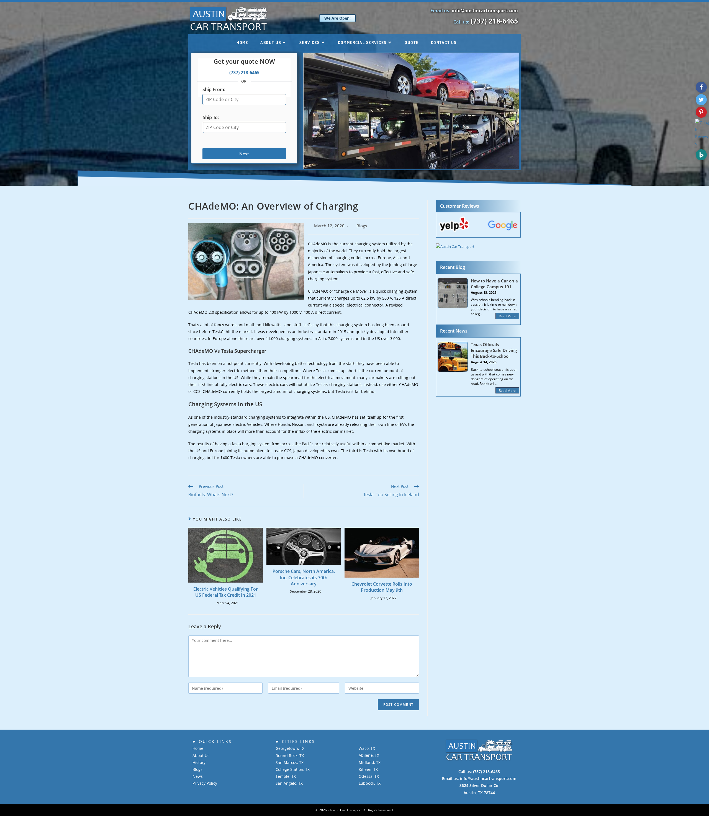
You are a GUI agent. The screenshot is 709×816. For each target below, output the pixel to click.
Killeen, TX (368, 769)
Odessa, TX (369, 776)
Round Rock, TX (290, 755)
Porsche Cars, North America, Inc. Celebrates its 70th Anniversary (304, 577)
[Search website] (471, 42)
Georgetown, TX (290, 748)
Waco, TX (367, 748)
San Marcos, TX (290, 762)
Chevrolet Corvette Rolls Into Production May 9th (381, 587)
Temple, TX (286, 776)
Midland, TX (370, 762)
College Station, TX (293, 769)
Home (197, 748)
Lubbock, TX (370, 783)
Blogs (361, 225)
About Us (200, 755)
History (198, 762)
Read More (507, 316)
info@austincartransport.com (485, 10)
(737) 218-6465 (494, 20)
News (197, 776)
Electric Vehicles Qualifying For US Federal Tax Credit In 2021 (225, 592)
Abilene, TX (369, 755)
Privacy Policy (204, 783)
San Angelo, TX (289, 783)
